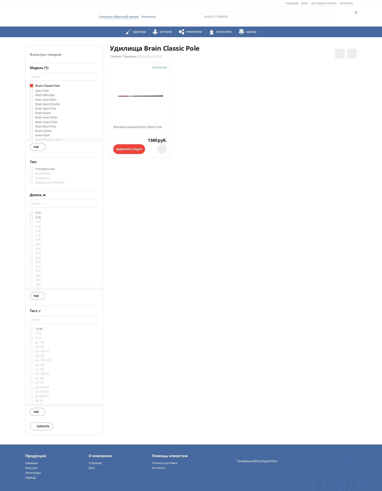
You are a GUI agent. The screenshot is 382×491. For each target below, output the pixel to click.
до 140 (39, 365)
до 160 (39, 378)
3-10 (38, 333)
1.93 (38, 222)
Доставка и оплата (323, 3)
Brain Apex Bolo (45, 100)
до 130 (39, 356)
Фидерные (42, 178)
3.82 (38, 275)
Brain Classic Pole (47, 86)
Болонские (42, 173)
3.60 (38, 258)
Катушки (31, 468)
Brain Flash (42, 135)
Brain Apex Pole (45, 108)
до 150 (39, 369)
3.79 (38, 271)
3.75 (38, 213)
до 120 (39, 347)
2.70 (38, 235)
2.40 (38, 226)
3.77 (38, 266)
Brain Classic (43, 131)
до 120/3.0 (42, 351)
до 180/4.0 (42, 387)
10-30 (38, 329)
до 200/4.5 (42, 391)
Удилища (31, 463)
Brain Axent (43, 113)
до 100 (39, 342)
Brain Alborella (44, 95)
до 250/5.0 (42, 396)
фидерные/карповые (49, 182)
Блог (305, 3)
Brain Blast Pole (45, 126)
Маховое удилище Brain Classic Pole (137, 127)
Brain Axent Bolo (46, 117)
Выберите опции (129, 149)
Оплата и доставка (164, 463)
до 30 (38, 400)
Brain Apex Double (47, 104)
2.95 (38, 240)
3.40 (38, 253)
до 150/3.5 (42, 373)
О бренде (291, 3)
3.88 (38, 284)
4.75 (38, 217)
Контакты (346, 3)
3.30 (38, 249)
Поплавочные (45, 169)
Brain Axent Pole (46, 122)
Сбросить (43, 426)
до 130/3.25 (42, 360)
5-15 (38, 338)
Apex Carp (42, 90)
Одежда (30, 477)
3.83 (38, 280)
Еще (38, 147)
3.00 (38, 244)
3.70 (38, 262)
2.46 (38, 231)
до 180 (39, 382)
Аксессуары (33, 473)
